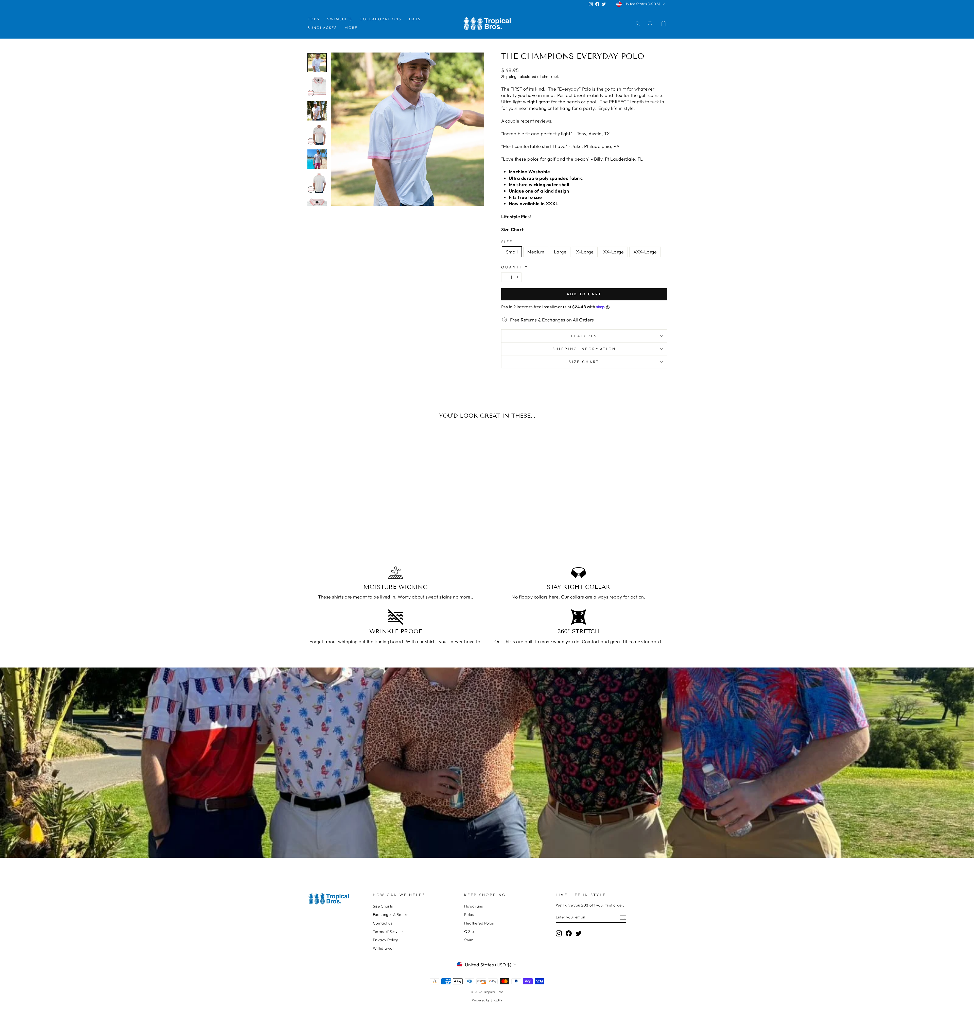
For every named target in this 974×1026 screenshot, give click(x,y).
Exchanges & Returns (391, 914)
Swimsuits (339, 19)
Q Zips (470, 931)
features (584, 336)
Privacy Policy (385, 939)
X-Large (585, 252)
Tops (314, 19)
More (351, 27)
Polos (469, 914)
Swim (469, 939)
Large (560, 252)
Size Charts (383, 906)
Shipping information (584, 349)
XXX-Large (645, 252)
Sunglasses (322, 27)
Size (507, 242)
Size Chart (584, 362)
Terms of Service (388, 931)
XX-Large (613, 252)
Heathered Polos (479, 923)
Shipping (509, 76)
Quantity (514, 267)
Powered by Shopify (487, 1000)
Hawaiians (473, 906)
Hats (415, 19)
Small (512, 252)
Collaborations (380, 19)
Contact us (382, 923)
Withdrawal (383, 948)
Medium (535, 252)
